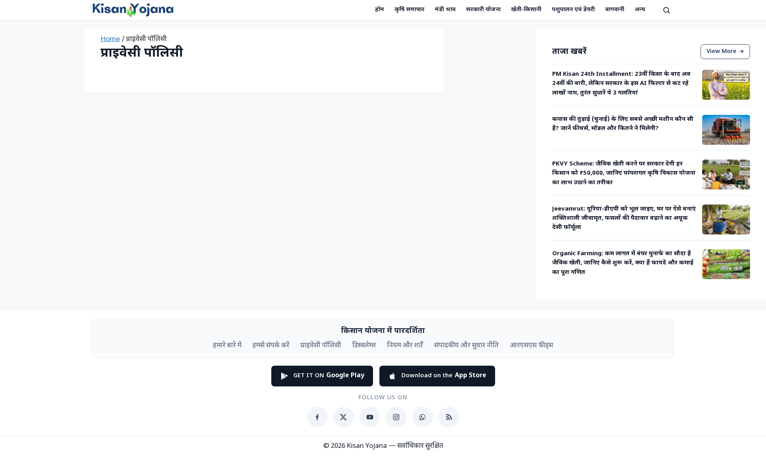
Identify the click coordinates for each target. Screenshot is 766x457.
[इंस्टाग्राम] (396, 417)
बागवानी (614, 10)
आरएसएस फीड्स (531, 345)
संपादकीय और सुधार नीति (466, 345)
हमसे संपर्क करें (271, 345)
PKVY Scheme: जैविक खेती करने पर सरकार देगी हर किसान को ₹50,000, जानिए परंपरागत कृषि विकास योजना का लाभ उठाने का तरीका (623, 173)
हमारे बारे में (227, 345)
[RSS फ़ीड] (448, 417)
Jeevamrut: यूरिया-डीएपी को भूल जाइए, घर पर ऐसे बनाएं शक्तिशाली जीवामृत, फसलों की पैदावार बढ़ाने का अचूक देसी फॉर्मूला (624, 218)
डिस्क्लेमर (364, 345)
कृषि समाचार (409, 10)
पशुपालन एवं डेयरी (573, 10)
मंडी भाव (445, 10)
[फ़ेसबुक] (317, 417)
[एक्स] (343, 417)
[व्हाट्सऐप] (422, 417)
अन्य (640, 10)
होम (379, 10)
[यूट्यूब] (369, 417)
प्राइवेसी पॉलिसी (320, 345)
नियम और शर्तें (405, 345)
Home (110, 39)
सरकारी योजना (483, 10)
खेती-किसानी (526, 10)
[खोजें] (666, 10)
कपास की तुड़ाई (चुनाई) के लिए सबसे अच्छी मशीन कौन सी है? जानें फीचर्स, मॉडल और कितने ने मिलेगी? (622, 124)
